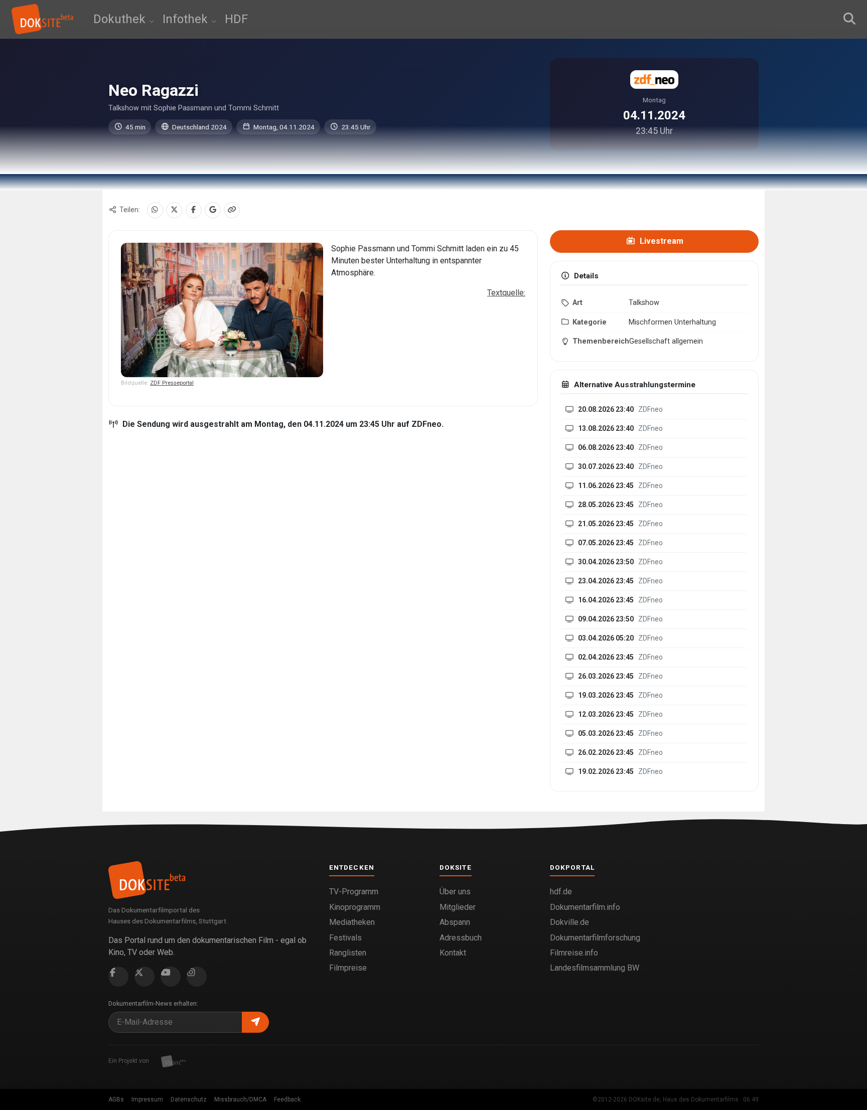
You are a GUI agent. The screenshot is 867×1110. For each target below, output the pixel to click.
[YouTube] (171, 977)
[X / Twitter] (174, 210)
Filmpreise (348, 968)
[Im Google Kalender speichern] (213, 210)
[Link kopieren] (232, 210)
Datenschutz (189, 1099)
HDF (236, 19)
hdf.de (561, 891)
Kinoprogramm (354, 907)
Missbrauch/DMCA (240, 1099)
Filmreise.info (574, 953)
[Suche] (849, 19)
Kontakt (453, 953)
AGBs (116, 1099)
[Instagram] (197, 977)
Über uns (455, 891)
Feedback (287, 1099)
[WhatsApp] (155, 210)
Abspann (455, 922)
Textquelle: (506, 292)
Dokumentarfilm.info (585, 907)
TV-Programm (353, 891)
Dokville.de (569, 922)
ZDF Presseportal (172, 383)
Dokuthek (121, 19)
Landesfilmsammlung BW (594, 968)
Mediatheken (352, 922)
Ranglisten (347, 953)
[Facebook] (194, 210)
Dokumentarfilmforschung (595, 937)
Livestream (660, 241)
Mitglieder (458, 907)
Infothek (187, 19)
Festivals (345, 937)
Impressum (147, 1099)
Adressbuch (461, 937)
